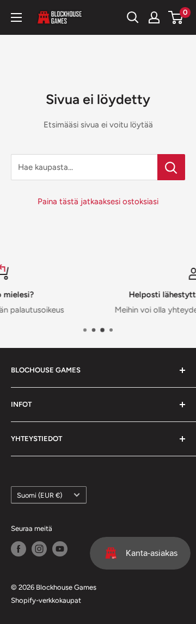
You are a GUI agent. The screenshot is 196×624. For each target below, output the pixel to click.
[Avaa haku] (133, 17)
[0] (176, 17)
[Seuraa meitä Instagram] (39, 548)
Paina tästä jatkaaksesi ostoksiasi (98, 201)
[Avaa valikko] (16, 17)
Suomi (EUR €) (39, 495)
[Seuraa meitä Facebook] (18, 548)
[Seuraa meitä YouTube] (60, 548)
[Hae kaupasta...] (171, 167)
